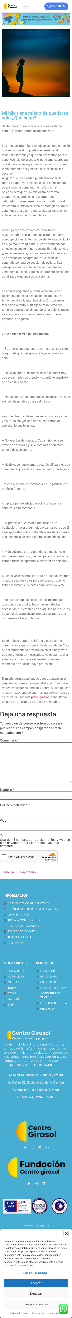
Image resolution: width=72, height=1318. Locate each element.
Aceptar (36, 1283)
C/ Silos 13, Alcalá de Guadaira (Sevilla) (36, 1075)
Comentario (10, 740)
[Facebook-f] (25, 1147)
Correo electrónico (15, 805)
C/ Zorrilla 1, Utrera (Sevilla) (36, 1097)
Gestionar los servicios (35, 1272)
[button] (66, 1234)
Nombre (7, 789)
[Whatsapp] (47, 1147)
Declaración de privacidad (46, 1313)
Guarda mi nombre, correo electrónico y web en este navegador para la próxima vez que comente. (35, 842)
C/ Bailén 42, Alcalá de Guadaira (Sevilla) (36, 1082)
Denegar (36, 1293)
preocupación (40, 697)
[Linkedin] (43, 1183)
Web (3, 820)
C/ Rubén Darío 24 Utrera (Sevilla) (36, 1090)
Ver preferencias (36, 1304)
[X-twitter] (39, 1147)
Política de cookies (20, 1313)
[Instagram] (32, 1147)
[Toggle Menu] (25, 6)
